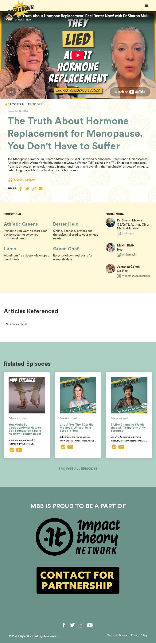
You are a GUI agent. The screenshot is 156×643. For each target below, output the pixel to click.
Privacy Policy (139, 635)
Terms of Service (117, 635)
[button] (146, 5)
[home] (21, 9)
